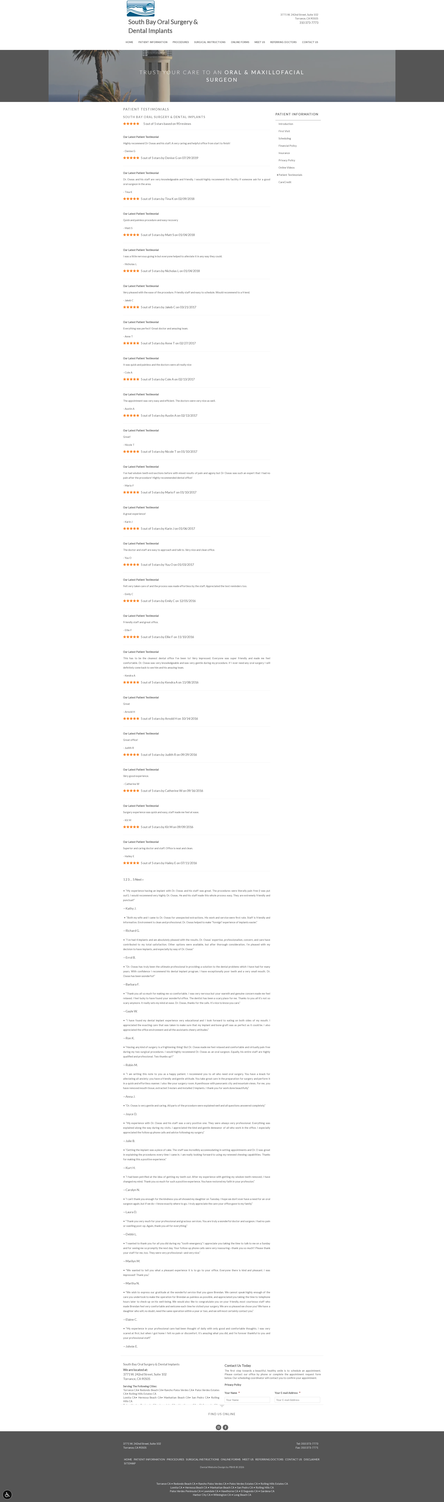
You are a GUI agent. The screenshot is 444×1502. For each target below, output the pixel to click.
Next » (139, 879)
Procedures (181, 42)
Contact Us (310, 42)
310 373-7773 (308, 22)
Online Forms (240, 42)
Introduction (286, 123)
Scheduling (285, 138)
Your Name (232, 1392)
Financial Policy (288, 145)
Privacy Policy (287, 160)
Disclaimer (311, 1459)
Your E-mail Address (287, 1392)
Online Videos (287, 167)
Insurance (284, 152)
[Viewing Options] (7, 1494)
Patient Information (153, 42)
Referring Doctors (283, 42)
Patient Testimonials (290, 174)
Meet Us (260, 42)
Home (129, 42)
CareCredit (285, 182)
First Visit (284, 131)
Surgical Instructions (210, 42)
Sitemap (130, 1463)
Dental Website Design (212, 1467)
